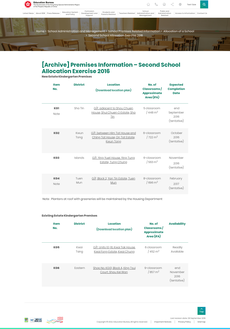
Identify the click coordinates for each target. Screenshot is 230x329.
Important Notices (162, 321)
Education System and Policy (70, 13)
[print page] (164, 4)
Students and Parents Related (108, 13)
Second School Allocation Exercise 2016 (115, 35)
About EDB (40, 13)
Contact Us (202, 13)
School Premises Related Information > (135, 31)
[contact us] (156, 4)
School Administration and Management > (77, 31)
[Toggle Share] (172, 4)
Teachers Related (127, 13)
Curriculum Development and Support (89, 13)
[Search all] (204, 4)
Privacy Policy (184, 321)
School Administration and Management (145, 13)
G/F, (113, 112)
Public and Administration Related (164, 13)
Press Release (53, 13)
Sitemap (202, 321)
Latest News (28, 13)
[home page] (148, 4)
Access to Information (185, 13)
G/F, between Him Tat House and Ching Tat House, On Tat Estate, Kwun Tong (113, 137)
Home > (41, 31)
